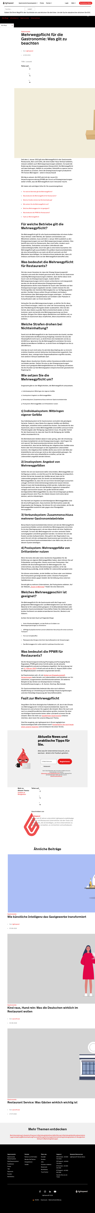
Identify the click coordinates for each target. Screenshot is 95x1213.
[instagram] (45, 1191)
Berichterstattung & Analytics (20, 1135)
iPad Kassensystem (13, 1161)
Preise (9, 1166)
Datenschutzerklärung (56, 776)
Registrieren (65, 761)
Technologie (48, 1137)
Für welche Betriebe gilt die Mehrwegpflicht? (37, 192)
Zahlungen (54, 1139)
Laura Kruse (16, 1019)
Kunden (9, 1174)
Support (59, 1154)
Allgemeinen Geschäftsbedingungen (50, 773)
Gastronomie (24, 18)
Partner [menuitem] (48, 3)
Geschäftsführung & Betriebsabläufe (61, 1135)
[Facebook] (30, 69)
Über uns (44, 1154)
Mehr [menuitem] (73, 3)
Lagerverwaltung (16, 1137)
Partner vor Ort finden (31, 1157)
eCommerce (14, 18)
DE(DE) (37, 1200)
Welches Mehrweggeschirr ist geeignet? (36, 208)
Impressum (44, 1200)
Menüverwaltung (27, 1137)
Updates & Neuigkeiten (22, 793)
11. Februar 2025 (30, 668)
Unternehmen (35, 18)
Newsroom (44, 1167)
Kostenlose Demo (85, 3)
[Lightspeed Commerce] (8, 3)
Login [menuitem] (66, 3)
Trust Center (44, 1172)
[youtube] (55, 1191)
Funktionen (10, 1164)
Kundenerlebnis (79, 1135)
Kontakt (43, 1157)
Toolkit (26, 1164)
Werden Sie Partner (30, 1159)
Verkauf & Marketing (44, 1139)
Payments (10, 1171)
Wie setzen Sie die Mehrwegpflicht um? (36, 204)
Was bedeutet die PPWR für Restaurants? (36, 213)
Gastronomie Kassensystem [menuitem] (27, 3)
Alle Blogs (5, 18)
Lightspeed (29, 51)
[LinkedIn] (30, 83)
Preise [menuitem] (42, 3)
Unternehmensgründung (61, 1137)
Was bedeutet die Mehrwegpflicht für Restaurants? (39, 196)
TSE (8, 1169)
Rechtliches (10, 1177)
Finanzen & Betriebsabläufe (39, 1135)
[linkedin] (50, 1191)
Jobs (42, 1162)
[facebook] (40, 1191)
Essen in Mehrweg (37, 587)
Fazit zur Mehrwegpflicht (31, 217)
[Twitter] (30, 76)
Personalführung (38, 1137)
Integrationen (28, 1162)
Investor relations (46, 1164)
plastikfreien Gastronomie (51, 716)
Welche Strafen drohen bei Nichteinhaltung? (37, 200)
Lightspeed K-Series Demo (77, 1157)
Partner (27, 1154)
